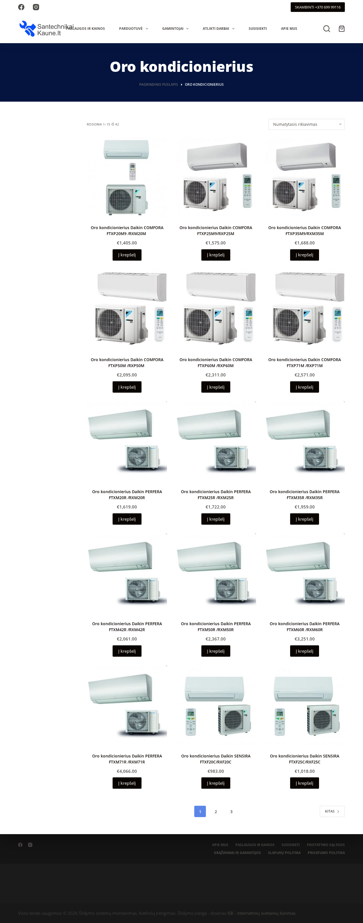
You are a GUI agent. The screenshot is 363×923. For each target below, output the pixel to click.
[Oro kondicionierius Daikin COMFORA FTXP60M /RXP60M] (216, 309)
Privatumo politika (326, 853)
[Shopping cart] (342, 29)
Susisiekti (258, 28)
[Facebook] (21, 7)
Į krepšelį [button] (127, 255)
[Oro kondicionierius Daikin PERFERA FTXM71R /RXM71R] (127, 705)
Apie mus (289, 28)
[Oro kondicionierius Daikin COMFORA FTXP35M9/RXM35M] (305, 177)
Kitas (330, 811)
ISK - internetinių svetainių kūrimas (261, 913)
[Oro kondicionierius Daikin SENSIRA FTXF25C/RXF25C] (305, 705)
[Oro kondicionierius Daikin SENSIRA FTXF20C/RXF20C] (216, 705)
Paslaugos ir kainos (85, 28)
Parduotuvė (131, 28)
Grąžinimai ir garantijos (237, 853)
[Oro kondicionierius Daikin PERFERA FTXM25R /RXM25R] (216, 441)
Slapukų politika (284, 853)
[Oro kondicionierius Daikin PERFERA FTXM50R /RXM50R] (216, 573)
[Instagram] (36, 7)
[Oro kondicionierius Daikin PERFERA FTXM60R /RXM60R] (305, 573)
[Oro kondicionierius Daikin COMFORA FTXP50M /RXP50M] (127, 309)
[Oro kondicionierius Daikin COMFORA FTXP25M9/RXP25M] (216, 177)
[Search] (326, 28)
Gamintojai (172, 28)
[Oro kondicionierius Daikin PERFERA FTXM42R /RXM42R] (127, 573)
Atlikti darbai (216, 28)
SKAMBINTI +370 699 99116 (318, 7)
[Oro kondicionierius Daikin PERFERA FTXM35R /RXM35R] (305, 441)
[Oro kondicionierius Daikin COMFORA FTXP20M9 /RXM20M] (127, 177)
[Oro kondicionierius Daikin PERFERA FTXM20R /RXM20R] (127, 441)
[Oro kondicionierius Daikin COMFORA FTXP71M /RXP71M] (305, 309)
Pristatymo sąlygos (326, 845)
